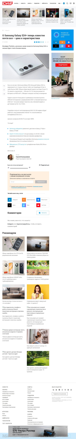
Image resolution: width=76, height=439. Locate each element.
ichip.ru (29, 414)
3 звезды (39, 42)
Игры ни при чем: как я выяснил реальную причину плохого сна (52, 20)
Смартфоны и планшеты (8, 391)
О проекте (29, 416)
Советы (30, 3)
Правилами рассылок (38, 186)
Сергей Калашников (23, 157)
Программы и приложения (8, 407)
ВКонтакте (44, 199)
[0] (29, 167)
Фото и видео (5, 399)
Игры (3, 413)
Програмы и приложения (33, 407)
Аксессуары (5, 401)
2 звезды (37, 42)
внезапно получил (43, 139)
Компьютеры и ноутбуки (8, 393)
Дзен (14, 205)
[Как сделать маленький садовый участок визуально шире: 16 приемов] (38, 358)
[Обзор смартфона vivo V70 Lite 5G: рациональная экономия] (13, 244)
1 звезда (35, 42)
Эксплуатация (30, 391)
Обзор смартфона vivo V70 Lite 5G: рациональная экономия (8, 21)
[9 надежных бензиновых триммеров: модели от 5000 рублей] (38, 267)
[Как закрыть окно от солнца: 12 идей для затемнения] (38, 336)
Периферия (5, 397)
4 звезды (41, 42)
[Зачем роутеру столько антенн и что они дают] (13, 291)
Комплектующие (6, 395)
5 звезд (43, 42)
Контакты (71, 98)
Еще (59, 3)
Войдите (10, 224)
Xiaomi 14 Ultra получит (17, 134)
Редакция (29, 420)
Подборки (36, 3)
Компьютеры (30, 399)
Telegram (15, 199)
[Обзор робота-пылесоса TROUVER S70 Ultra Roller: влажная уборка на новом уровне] (38, 244)
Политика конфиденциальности (35, 424)
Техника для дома (6, 405)
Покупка (29, 389)
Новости (23, 3)
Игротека (5, 411)
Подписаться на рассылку (59, 393)
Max (28, 205)
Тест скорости (7, 423)
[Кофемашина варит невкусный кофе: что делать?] (38, 291)
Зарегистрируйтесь (23, 224)
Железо (4, 415)
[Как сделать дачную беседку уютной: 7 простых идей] (13, 353)
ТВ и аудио (5, 403)
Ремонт (29, 393)
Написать (44, 213)
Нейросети (45, 3)
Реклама (30, 411)
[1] (8, 167)
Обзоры (16, 3)
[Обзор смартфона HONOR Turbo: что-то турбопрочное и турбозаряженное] (13, 267)
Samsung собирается (16, 128)
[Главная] (2, 30)
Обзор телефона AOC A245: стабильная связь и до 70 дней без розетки (67, 21)
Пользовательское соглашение (35, 422)
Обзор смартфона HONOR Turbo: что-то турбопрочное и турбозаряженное (37, 21)
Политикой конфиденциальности (19, 187)
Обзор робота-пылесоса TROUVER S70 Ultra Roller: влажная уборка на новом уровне (22, 22)
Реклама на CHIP (55, 98)
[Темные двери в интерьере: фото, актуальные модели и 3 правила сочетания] (13, 332)
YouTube (43, 205)
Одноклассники (31, 199)
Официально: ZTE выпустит (18, 144)
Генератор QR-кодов (32, 418)
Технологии (53, 3)
